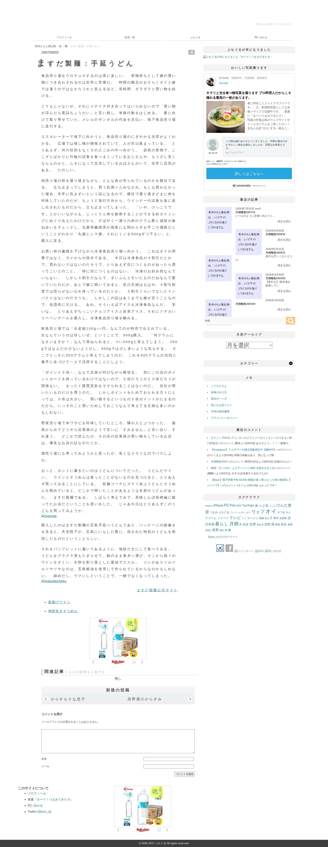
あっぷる (262, 505)
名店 (267, 518)
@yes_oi (44, 811)
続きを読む (284, 221)
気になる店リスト (221, 405)
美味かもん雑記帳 (273, 24)
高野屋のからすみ (145, 699)
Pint (232, 505)
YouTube (248, 505)
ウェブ (258, 511)
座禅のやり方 (219, 392)
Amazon (209, 506)
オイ (240, 485)
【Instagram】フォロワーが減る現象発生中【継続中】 (243, 449)
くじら (272, 506)
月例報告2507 (219, 461)
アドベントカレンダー (240, 512)
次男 (252, 524)
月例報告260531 (275, 252)
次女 (246, 524)
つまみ (214, 512)
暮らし (222, 524)
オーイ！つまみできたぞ (53, 799)
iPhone (218, 505)
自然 (267, 524)
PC (226, 505)
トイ (244, 518)
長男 (215, 530)
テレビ (235, 518)
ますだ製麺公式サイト (157, 590)
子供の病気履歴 (220, 411)
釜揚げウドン (59, 602)
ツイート (223, 518)
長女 (284, 524)
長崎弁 (208, 530)
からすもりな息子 (68, 699)
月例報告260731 (245, 212)
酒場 (277, 524)
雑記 (221, 530)
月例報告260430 (275, 278)
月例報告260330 (245, 303)
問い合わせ (261, 37)
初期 (261, 518)
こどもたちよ (219, 385)
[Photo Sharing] (49, 516)
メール (45, 766)
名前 (44, 758)
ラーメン (252, 518)
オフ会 (281, 512)
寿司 (276, 518)
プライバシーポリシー (224, 417)
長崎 (290, 524)
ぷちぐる (195, 37)
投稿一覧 (130, 37)
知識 (259, 524)
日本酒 (209, 524)
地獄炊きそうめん (63, 611)
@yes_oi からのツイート (223, 536)
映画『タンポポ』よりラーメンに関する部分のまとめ (243, 468)
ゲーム (213, 518)
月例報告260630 (275, 234)
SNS (238, 505)
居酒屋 (283, 518)
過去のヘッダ (219, 398)
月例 (233, 523)
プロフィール (64, 37)
